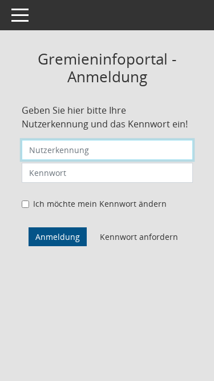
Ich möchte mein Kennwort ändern (100, 203)
